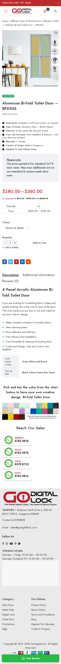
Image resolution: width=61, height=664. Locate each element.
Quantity (7, 237)
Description (10, 275)
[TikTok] (19, 543)
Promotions (8, 624)
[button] (56, 33)
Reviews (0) (10, 281)
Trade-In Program (40, 629)
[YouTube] (11, 543)
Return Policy (38, 610)
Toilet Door (8, 619)
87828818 (20, 520)
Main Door (8, 605)
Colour (6, 222)
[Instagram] (7, 543)
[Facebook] (4, 261)
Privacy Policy (38, 605)
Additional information (39, 275)
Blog (33, 619)
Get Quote (33, 658)
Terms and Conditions (43, 614)
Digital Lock (8, 614)
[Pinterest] (16, 261)
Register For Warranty (43, 624)
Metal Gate (8, 610)
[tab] (10, 275)
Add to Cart (39, 243)
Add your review (9, 114)
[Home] (22, 11)
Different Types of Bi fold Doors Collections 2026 (35, 21)
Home (5, 21)
